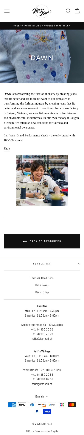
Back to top (42, 292)
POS (28, 431)
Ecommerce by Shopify (46, 431)
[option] (42, 25)
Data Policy (42, 285)
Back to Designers (45, 241)
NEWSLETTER (42, 263)
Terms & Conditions (41, 278)
